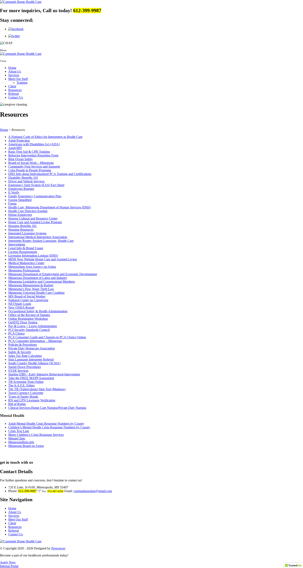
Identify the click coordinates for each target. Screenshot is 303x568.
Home (12, 67)
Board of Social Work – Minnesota (31, 163)
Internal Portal (9, 566)
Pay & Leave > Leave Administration (32, 326)
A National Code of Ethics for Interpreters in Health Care (45, 137)
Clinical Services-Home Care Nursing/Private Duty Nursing (47, 407)
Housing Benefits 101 (22, 226)
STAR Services (18, 370)
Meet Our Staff (18, 79)
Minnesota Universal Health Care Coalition (36, 292)
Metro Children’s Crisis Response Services (36, 434)
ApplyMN (15, 148)
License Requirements (22, 252)
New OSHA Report (21, 307)
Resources (15, 90)
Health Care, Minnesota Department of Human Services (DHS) (49, 207)
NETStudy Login (19, 304)
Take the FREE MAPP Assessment (31, 378)
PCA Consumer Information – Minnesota (35, 341)
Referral (13, 93)
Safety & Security (19, 352)
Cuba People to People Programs (29, 170)
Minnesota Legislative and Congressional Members (41, 281)
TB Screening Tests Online (25, 381)
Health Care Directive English (27, 211)
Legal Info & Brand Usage (25, 248)
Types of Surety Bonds (23, 396)
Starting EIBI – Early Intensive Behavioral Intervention (44, 374)
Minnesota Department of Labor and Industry (37, 278)
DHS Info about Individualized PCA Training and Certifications (49, 174)
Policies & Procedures (22, 344)
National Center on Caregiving (28, 300)
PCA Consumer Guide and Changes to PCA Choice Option (47, 337)
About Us (14, 71)
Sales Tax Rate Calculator (25, 355)
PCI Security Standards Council (29, 330)
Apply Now (8, 562)
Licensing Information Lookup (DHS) (33, 255)
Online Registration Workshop (28, 318)
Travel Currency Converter (25, 393)
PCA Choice (16, 333)
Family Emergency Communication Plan (34, 196)
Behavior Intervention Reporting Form (33, 155)
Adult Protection (19, 140)
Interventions (16, 244)
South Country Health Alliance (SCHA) (34, 363)
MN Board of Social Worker (26, 296)
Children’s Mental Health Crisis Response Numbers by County (49, 427)
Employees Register (21, 189)
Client (12, 86)
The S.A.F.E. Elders (21, 385)
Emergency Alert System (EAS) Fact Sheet (36, 185)
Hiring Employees (20, 214)
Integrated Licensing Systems (27, 233)
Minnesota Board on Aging (26, 446)
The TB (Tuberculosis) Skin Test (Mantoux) (37, 389)
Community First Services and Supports (34, 166)
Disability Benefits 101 (23, 177)
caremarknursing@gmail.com (93, 491)
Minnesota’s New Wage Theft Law (31, 289)
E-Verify (13, 192)
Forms (12, 203)
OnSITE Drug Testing (22, 322)
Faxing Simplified (20, 200)
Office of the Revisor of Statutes (29, 315)
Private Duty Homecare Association (31, 348)
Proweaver (58, 548)
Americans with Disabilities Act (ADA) (34, 144)
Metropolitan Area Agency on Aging (32, 266)
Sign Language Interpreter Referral (31, 359)
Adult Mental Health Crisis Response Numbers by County (46, 423)
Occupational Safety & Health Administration (37, 311)
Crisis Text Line (18, 431)
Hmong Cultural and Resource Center (33, 218)
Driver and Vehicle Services (26, 181)
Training (21, 82)
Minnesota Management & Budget (30, 285)
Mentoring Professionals (24, 270)
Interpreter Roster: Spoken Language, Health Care (41, 240)
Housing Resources (21, 229)
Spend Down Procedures (24, 367)
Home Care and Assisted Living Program (35, 222)
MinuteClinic (16, 438)
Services (13, 75)
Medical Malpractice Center (26, 263)
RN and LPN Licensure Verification (31, 400)
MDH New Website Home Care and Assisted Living (42, 259)
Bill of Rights (17, 404)
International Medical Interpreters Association (37, 237)
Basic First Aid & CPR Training (29, 151)
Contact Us (15, 97)
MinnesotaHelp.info (21, 442)
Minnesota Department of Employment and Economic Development (52, 274)
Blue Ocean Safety (20, 159)
